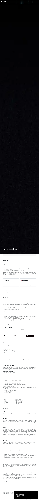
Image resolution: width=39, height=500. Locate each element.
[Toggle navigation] (19, 2)
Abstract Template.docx (8, 292)
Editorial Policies (15, 315)
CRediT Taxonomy (14, 488)
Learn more (18, 496)
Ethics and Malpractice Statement (18, 318)
